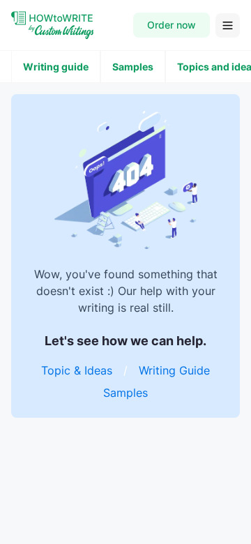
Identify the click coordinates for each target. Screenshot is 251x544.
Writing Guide (174, 370)
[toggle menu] (227, 25)
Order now (171, 25)
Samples (132, 67)
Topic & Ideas (76, 370)
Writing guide (56, 67)
